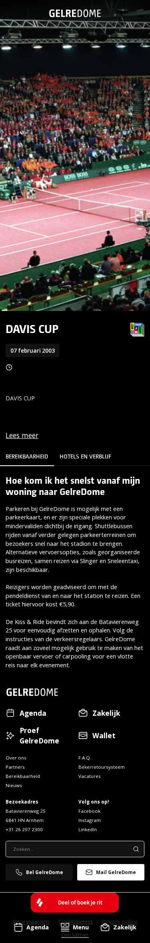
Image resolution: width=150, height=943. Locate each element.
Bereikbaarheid (23, 776)
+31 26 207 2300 (24, 829)
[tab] (27, 459)
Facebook (89, 811)
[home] (75, 13)
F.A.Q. (84, 758)
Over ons (16, 758)
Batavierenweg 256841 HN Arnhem (26, 815)
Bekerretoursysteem (101, 767)
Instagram (89, 820)
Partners (15, 767)
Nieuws (14, 785)
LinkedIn (87, 829)
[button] (74, 927)
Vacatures (89, 776)
